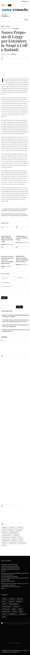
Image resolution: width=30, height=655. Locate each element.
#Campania (11, 530)
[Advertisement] (15, 397)
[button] (3, 5)
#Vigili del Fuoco (12, 543)
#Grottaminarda (5, 537)
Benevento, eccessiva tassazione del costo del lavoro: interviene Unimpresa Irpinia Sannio (7, 259)
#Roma (21, 540)
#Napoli (20, 537)
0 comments (16, 28)
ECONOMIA (7, 26)
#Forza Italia (16, 535)
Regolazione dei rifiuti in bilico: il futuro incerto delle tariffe (7, 238)
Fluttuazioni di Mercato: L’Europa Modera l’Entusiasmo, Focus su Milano (22, 258)
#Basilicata (11, 527)
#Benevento (19, 527)
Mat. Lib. (4, 545)
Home (2, 26)
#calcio (4, 530)
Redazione (4, 244)
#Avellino (4, 527)
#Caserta (4, 532)
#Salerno (4, 543)
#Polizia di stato (6, 540)
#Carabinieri (19, 530)
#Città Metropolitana (13, 532)
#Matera (14, 537)
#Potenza (14, 540)
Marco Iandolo (22, 543)
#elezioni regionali (6, 535)
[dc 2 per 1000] (16, 428)
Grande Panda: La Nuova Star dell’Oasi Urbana (22, 238)
